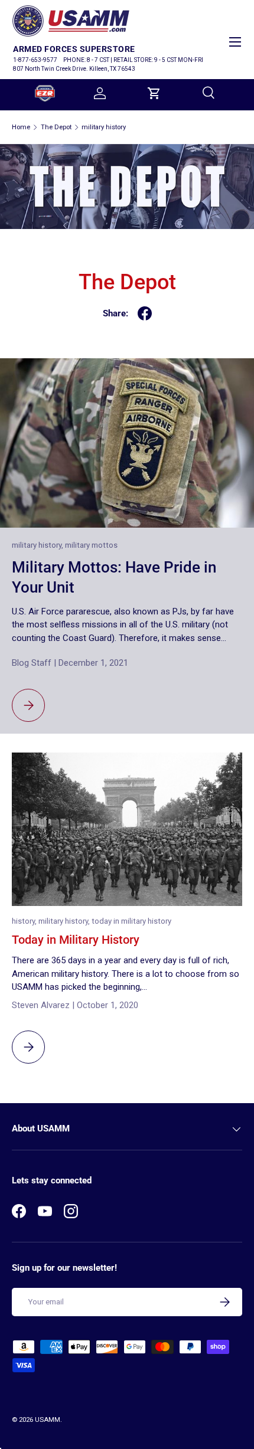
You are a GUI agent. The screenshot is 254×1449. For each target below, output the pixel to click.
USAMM (47, 1420)
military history (104, 127)
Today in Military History (75, 940)
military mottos (91, 545)
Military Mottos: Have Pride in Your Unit (114, 577)
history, (25, 921)
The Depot (56, 127)
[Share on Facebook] (145, 313)
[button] (154, 93)
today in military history (131, 921)
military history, (38, 545)
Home (21, 127)
